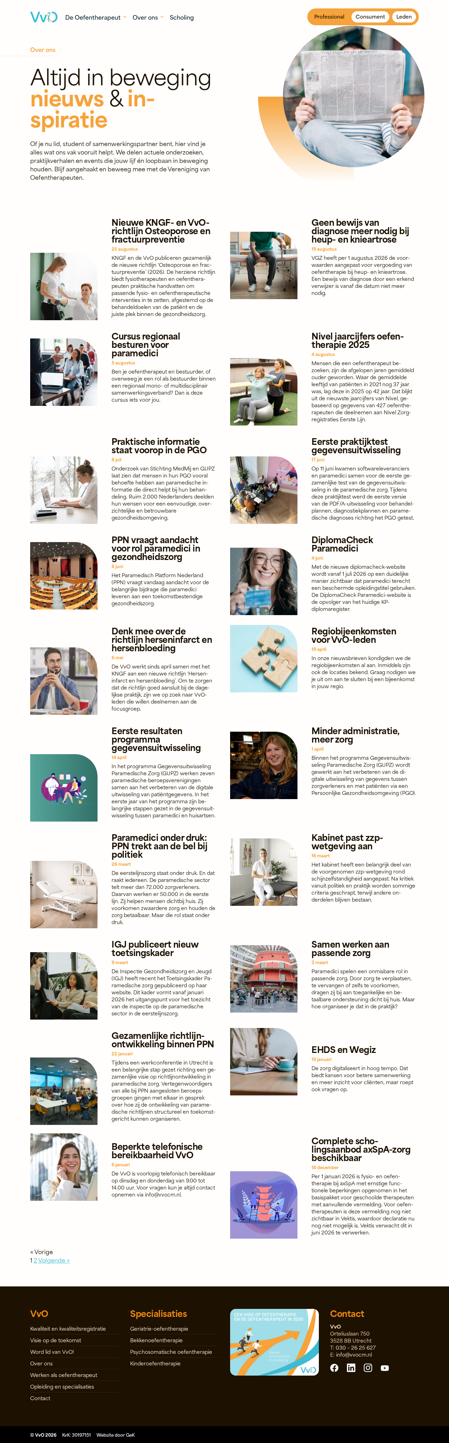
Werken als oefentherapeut (63, 1375)
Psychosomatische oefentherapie (171, 1352)
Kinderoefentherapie (155, 1363)
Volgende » (54, 1259)
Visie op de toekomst (55, 1340)
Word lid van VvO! (52, 1352)
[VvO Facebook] (334, 1367)
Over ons (41, 1363)
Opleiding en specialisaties (62, 1386)
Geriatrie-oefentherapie (159, 1328)
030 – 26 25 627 (356, 1347)
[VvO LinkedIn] (351, 1367)
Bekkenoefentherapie (156, 1340)
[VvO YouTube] (385, 1367)
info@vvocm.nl (354, 1354)
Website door (115, 1434)
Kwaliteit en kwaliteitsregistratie (68, 1328)
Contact (40, 1398)
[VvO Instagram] (368, 1367)
